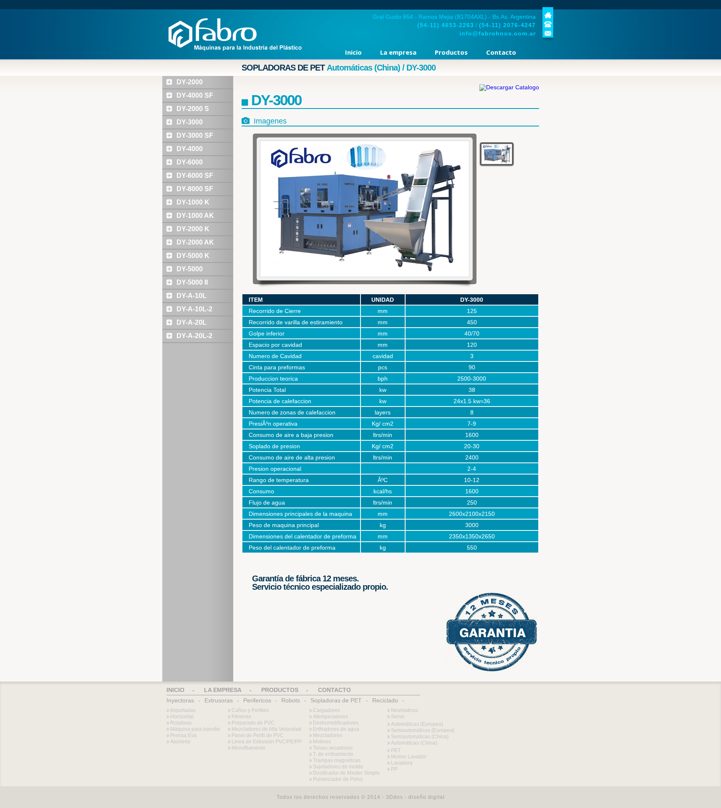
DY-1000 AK (195, 215)
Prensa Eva (183, 735)
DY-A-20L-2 (194, 335)
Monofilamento (248, 748)
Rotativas (181, 723)
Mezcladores (327, 735)
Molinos (322, 742)
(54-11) (445, 25)
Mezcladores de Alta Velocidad (266, 729)
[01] (497, 154)
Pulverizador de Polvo (338, 779)
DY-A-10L (191, 295)
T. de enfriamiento (333, 754)
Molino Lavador (408, 757)
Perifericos (257, 700)
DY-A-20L (191, 322)
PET (396, 750)
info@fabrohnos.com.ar (497, 33)
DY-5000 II (192, 282)
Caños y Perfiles (250, 710)
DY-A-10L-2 (194, 309)
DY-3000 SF (194, 135)
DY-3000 (189, 122)
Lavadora (402, 763)
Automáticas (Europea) (417, 724)
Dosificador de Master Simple (346, 773)
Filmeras (241, 717)
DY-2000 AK (195, 242)
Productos (451, 52)
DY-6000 (189, 162)
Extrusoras (218, 700)
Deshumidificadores (335, 723)
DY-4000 (189, 148)
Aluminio (180, 742)
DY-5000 (189, 269)
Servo (397, 717)
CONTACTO (334, 690)
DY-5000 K (192, 255)
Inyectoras (180, 700)
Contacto (501, 52)
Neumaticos (404, 710)
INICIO (175, 690)
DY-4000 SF (194, 95)
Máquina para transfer (195, 729)
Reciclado (385, 700)
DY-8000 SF (194, 188)
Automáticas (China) (414, 743)
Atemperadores (330, 717)
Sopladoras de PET (336, 700)
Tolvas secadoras (333, 748)
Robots (290, 700)
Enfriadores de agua (336, 729)
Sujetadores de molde (338, 767)
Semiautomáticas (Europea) (422, 730)
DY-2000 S (192, 108)
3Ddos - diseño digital (415, 797)
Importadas (183, 710)
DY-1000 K (192, 202)
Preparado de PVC (253, 723)
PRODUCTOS (279, 690)
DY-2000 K (192, 228)
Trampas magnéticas (336, 760)
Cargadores (326, 710)
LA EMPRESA (223, 690)
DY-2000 (189, 82)
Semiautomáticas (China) (420, 737)
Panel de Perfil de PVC (258, 735)
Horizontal (182, 717)
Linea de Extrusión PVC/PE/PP (267, 742)
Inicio (353, 52)
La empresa (398, 52)
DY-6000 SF (194, 175)
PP (394, 769)
